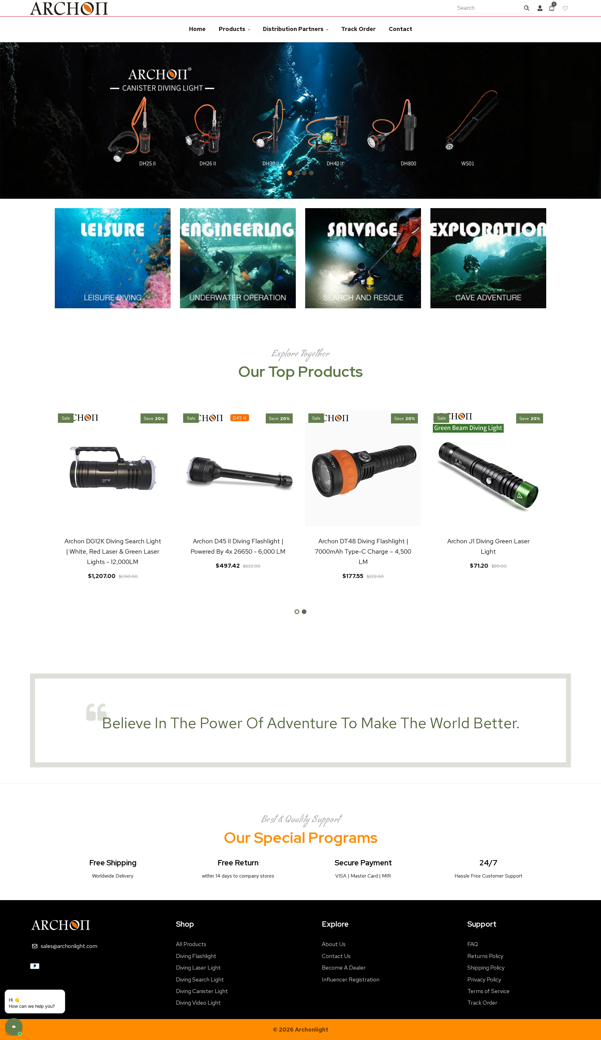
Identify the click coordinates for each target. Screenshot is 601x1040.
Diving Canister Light (202, 991)
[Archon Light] (69, 7)
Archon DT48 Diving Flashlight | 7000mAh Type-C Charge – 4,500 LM (363, 551)
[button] (591, 120)
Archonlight (311, 1029)
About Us (334, 944)
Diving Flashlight (196, 956)
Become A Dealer (344, 967)
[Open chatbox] (14, 1027)
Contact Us (336, 956)
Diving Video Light (198, 1002)
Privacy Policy (484, 979)
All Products (191, 944)
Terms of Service (488, 991)
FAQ (472, 944)
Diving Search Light (200, 979)
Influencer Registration (350, 979)
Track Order (482, 1002)
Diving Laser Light (198, 967)
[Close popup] (44, 1003)
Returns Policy (485, 956)
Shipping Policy (486, 967)
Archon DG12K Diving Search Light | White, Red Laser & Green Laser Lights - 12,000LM (112, 551)
